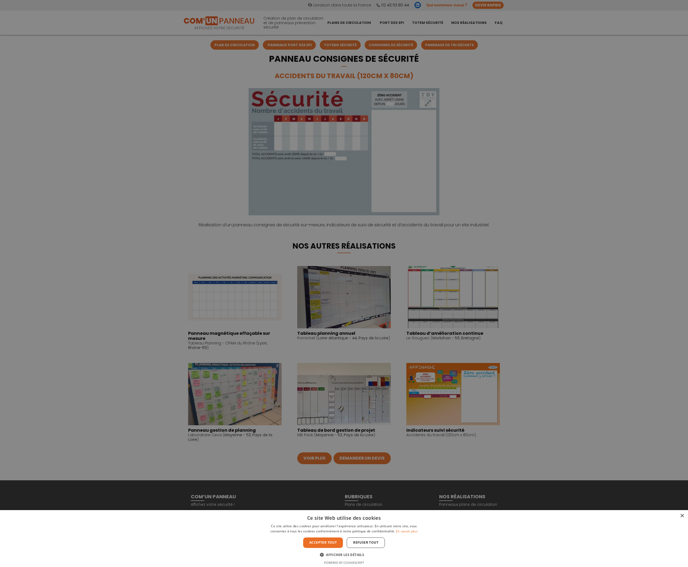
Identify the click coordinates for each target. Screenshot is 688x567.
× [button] (682, 516)
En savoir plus (407, 531)
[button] (344, 554)
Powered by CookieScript (344, 563)
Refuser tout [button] (365, 542)
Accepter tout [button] (323, 542)
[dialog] (344, 283)
